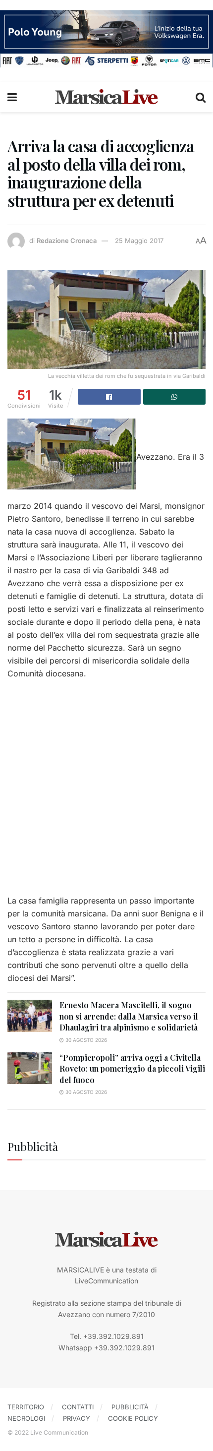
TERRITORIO (25, 1407)
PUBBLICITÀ (130, 1407)
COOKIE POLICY (133, 1418)
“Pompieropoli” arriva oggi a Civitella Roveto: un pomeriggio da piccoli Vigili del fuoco (132, 1068)
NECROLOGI (26, 1418)
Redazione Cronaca (67, 240)
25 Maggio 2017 (139, 240)
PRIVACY (76, 1418)
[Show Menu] (12, 97)
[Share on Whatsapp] (174, 397)
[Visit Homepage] (106, 97)
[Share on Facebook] (109, 397)
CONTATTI (78, 1407)
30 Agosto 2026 (85, 1040)
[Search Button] (201, 97)
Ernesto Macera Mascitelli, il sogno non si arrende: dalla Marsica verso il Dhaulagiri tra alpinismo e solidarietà (128, 1016)
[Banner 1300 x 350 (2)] (106, 38)
